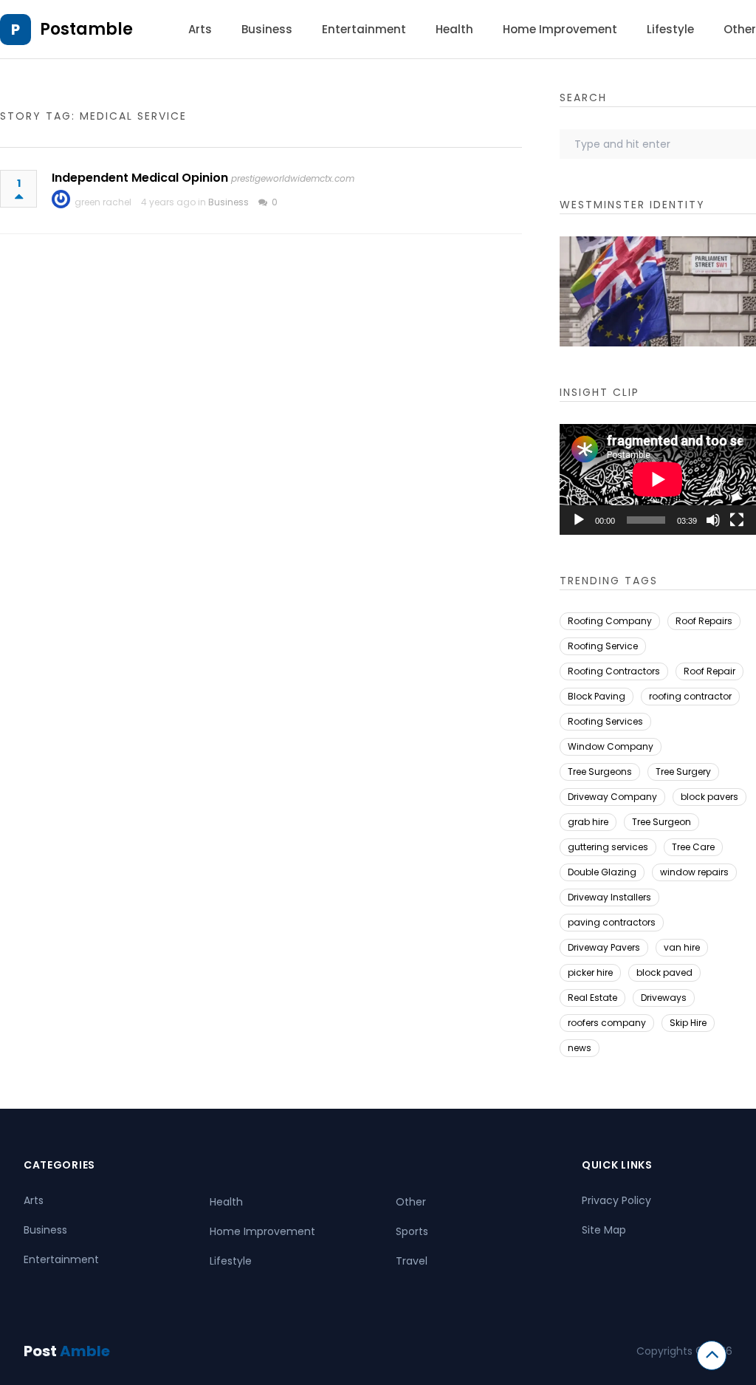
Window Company (610, 746)
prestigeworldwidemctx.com (292, 178)
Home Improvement (560, 29)
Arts (200, 29)
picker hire (590, 972)
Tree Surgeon (661, 821)
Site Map (604, 1229)
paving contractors (612, 922)
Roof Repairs (704, 621)
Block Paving (596, 696)
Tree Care (693, 847)
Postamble (86, 29)
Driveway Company (612, 796)
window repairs (694, 872)
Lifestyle (670, 29)
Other (740, 29)
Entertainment (364, 29)
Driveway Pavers (604, 947)
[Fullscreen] (736, 520)
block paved (664, 972)
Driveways (664, 997)
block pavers (709, 796)
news (579, 1048)
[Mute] (713, 520)
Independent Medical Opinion (140, 177)
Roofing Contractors (614, 671)
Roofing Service (603, 646)
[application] (658, 479)
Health (454, 29)
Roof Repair (709, 671)
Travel (411, 1261)
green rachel (103, 202)
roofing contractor (690, 696)
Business (266, 29)
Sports (412, 1231)
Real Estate (592, 997)
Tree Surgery (683, 771)
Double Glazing (602, 872)
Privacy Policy (616, 1200)
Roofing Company (610, 621)
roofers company (607, 1022)
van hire (682, 947)
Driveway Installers (609, 897)
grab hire (588, 821)
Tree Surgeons (600, 771)
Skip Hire (688, 1022)
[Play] (578, 520)
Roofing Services (605, 721)
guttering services (608, 847)
